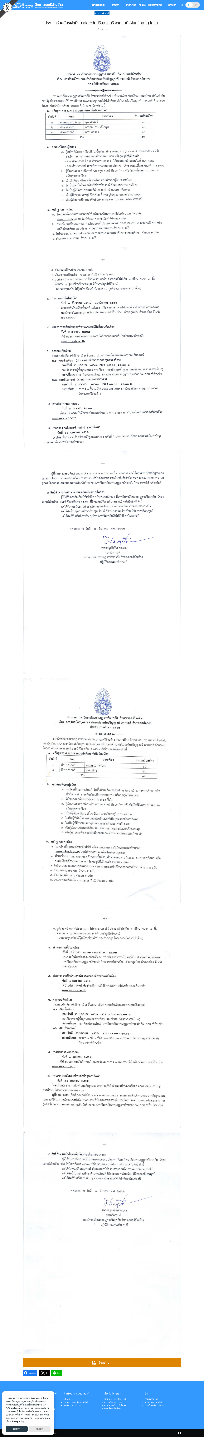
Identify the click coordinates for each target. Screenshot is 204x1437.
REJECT (39, 1429)
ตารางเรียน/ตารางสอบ (113, 1402)
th (189, 5)
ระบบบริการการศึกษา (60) (115, 1399)
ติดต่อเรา (172, 5)
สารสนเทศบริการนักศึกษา (115, 1405)
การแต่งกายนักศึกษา (112, 1408)
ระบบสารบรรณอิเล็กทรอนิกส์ (76, 1402)
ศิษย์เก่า (142, 5)
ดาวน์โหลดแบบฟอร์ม (154, 1402)
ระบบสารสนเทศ (155, 5)
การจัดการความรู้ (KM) (73, 1405)
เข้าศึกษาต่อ (131, 5)
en (196, 5)
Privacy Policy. (18, 1421)
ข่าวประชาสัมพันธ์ (102, 13)
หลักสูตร (116, 5)
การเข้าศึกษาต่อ (151, 1399)
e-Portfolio (68, 1399)
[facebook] (179, 1433)
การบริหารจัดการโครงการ (155, 1405)
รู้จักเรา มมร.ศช (98, 5)
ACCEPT (16, 1429)
